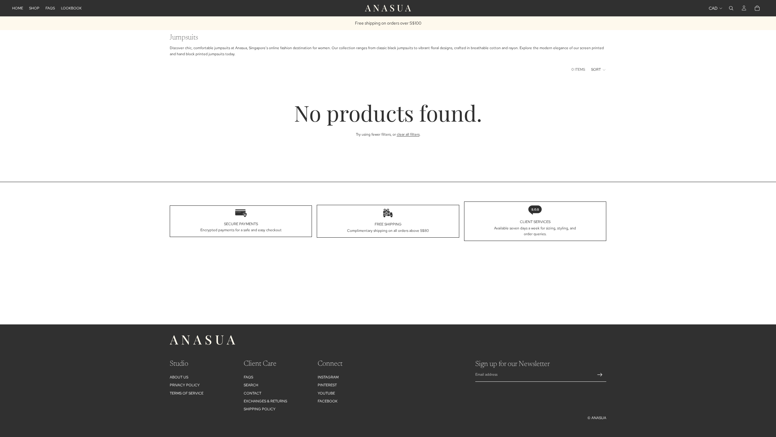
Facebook (327, 401)
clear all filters (408, 134)
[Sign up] (600, 374)
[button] (598, 69)
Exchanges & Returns (265, 401)
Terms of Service (186, 393)
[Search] (731, 8)
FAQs (248, 377)
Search (251, 385)
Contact (252, 393)
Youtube (326, 393)
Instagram (328, 377)
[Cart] (757, 8)
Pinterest (327, 385)
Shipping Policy (260, 409)
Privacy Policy (185, 385)
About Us (179, 377)
